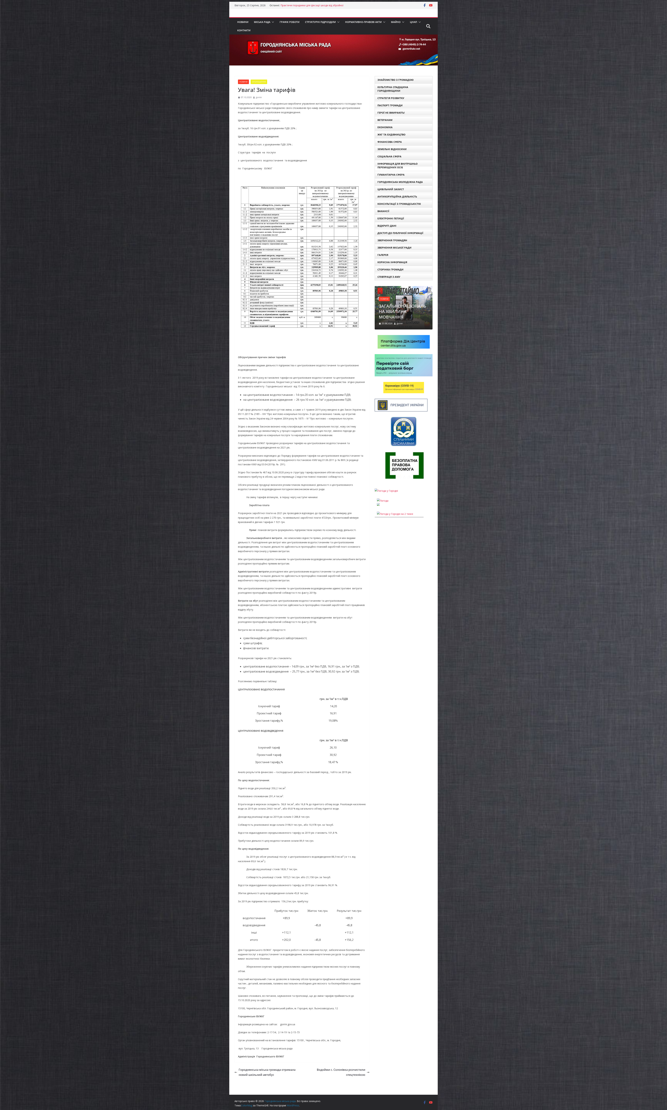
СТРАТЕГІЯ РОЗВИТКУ (390, 98)
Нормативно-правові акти (363, 22)
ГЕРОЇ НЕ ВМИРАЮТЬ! (391, 112)
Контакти (243, 30)
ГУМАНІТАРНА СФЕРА (391, 174)
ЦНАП (413, 22)
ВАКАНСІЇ (383, 211)
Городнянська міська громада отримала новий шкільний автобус (267, 1072)
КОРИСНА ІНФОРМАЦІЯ (392, 262)
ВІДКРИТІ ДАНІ (386, 225)
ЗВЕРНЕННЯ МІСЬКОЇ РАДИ (394, 247)
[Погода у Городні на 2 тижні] (395, 497)
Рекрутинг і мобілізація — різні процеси (304, 5)
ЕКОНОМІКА (385, 127)
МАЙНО (396, 22)
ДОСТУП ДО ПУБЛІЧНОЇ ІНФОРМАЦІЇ (400, 233)
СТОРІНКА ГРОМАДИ (390, 269)
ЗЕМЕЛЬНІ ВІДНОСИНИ (392, 149)
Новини (242, 22)
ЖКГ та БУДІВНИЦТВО (391, 134)
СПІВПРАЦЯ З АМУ (388, 276)
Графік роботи (289, 22)
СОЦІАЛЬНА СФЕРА (389, 156)
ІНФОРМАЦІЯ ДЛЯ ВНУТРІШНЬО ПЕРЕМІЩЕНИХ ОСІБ (397, 165)
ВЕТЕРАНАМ (384, 120)
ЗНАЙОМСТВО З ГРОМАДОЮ (395, 79)
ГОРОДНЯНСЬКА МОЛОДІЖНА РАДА (400, 182)
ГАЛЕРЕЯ (382, 255)
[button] (272, 22)
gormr (259, 97)
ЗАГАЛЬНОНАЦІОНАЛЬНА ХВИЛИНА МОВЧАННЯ (402, 295)
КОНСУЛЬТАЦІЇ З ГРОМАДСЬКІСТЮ (399, 203)
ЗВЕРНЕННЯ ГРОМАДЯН (392, 240)
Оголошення (259, 82)
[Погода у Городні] (386, 474)
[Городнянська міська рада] (333, 37)
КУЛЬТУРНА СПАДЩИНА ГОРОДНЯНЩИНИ (392, 88)
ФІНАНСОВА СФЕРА (389, 141)
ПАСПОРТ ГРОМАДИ (390, 105)
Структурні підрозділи (320, 22)
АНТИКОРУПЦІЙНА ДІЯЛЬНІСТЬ (397, 196)
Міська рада (262, 22)
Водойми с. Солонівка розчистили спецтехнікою (341, 1072)
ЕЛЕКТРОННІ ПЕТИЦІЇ (390, 218)
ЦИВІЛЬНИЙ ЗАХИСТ (390, 189)
